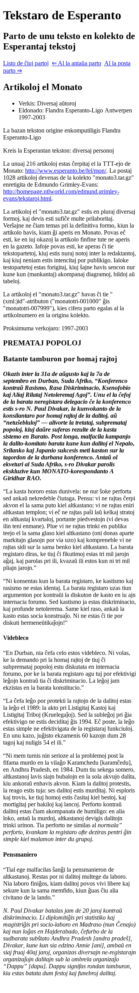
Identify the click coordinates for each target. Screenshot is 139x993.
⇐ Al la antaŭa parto (76, 63)
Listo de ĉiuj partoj (26, 63)
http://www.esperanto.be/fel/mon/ (65, 170)
